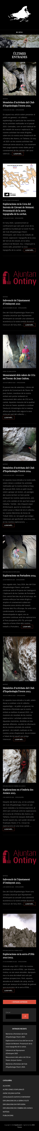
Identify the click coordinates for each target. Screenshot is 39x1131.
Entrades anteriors (20, 1002)
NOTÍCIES (5, 99)
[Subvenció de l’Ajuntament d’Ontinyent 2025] (19, 277)
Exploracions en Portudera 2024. (19, 575)
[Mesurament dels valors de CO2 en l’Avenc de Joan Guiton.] (19, 351)
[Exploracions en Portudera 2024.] (19, 552)
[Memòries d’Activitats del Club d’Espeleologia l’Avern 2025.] (19, 78)
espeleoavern (20, 110)
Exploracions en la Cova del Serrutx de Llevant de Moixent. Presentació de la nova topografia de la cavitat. (19, 1044)
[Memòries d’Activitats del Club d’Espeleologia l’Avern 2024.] (19, 444)
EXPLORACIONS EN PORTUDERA (11, 572)
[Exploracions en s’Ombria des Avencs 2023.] (19, 766)
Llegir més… (19, 154)
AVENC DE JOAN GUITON (9, 371)
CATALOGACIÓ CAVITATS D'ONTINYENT (16, 1097)
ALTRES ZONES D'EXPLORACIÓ (11, 200)
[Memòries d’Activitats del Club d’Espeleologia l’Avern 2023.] (19, 658)
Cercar (8, 1012)
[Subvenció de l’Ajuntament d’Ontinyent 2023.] (19, 856)
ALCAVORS (6, 1086)
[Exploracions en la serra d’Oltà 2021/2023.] (19, 930)
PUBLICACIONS (8, 1115)
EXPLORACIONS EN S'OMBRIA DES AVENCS (14, 786)
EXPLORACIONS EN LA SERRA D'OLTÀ (12, 950)
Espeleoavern (18, 1125)
